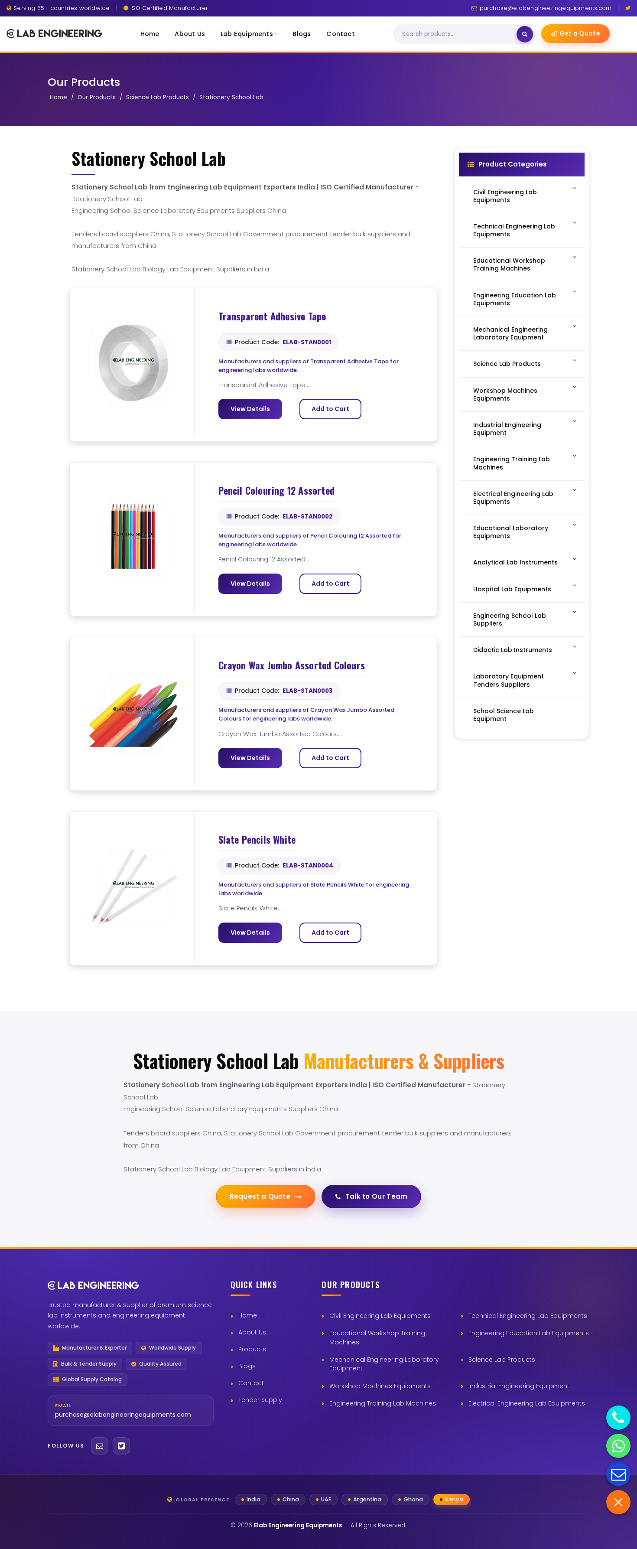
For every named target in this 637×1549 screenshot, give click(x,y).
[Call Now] (618, 1418)
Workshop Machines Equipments (380, 1386)
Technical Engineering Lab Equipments (527, 1315)
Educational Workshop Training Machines (377, 1337)
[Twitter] (627, 8)
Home (149, 33)
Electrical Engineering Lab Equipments (526, 1403)
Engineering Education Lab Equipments (528, 1333)
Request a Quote (260, 1196)
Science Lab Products (157, 97)
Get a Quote (579, 33)
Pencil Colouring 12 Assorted (276, 491)
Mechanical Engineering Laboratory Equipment (384, 1364)
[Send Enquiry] (618, 1474)
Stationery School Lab (231, 97)
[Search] (525, 34)
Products (252, 1349)
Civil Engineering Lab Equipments (380, 1315)
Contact (340, 33)
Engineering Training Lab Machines (382, 1403)
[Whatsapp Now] (618, 1446)
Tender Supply (260, 1400)
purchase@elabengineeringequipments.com (545, 8)
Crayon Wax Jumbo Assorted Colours (291, 665)
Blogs (301, 33)
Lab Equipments (247, 33)
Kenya (454, 1499)
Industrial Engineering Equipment (518, 1386)
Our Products (97, 97)
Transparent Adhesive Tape (272, 316)
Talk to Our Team (376, 1196)
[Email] (99, 1445)
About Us (190, 33)
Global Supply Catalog (92, 1379)
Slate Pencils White (257, 840)
